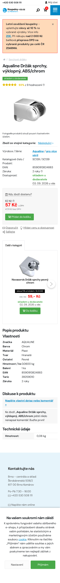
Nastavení (17, 564)
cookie (22, 539)
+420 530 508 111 (21, 495)
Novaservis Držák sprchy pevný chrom (30, 281)
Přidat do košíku (21, 217)
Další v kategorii (13, 245)
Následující (45, 143)
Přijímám (43, 564)
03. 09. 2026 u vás (43, 183)
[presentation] (9, 284)
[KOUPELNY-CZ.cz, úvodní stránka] (13, 10)
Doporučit (12, 227)
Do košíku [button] (31, 311)
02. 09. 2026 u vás (30, 304)
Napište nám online (23, 505)
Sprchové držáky (18, 59)
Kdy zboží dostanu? (20, 194)
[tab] (13, 245)
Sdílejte (10, 232)
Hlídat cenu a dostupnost (38, 227)
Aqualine (38, 151)
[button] (38, 10)
